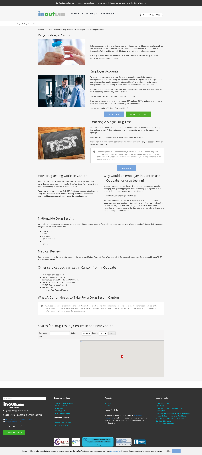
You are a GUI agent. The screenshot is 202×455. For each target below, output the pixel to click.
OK (176, 451)
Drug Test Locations (52, 30)
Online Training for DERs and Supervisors (58, 282)
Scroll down (85, 181)
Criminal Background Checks (54, 280)
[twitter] (9, 426)
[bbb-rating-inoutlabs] (140, 440)
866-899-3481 (26, 419)
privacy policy (115, 451)
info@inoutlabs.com (13, 422)
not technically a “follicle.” (104, 108)
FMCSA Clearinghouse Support (54, 285)
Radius (73, 333)
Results (95, 333)
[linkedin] (13, 426)
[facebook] (5, 426)
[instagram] (21, 426)
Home (40, 30)
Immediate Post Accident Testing (55, 290)
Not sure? (123, 92)
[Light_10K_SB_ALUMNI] (124, 439)
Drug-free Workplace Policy (53, 275)
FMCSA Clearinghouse (131, 205)
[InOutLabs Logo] (52, 12)
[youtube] (17, 426)
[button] (122, 357)
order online (105, 56)
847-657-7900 (113, 96)
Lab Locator (156, 224)
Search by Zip (43, 334)
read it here (151, 257)
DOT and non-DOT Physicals (53, 277)
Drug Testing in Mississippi (73, 30)
